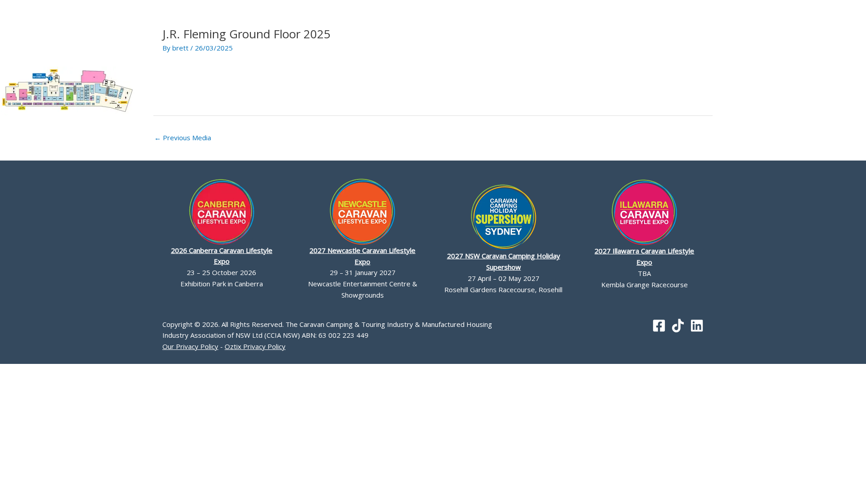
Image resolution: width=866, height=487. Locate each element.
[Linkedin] (697, 325)
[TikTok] (678, 325)
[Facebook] (659, 325)
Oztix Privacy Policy (255, 346)
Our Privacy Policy (190, 346)
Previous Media (182, 137)
